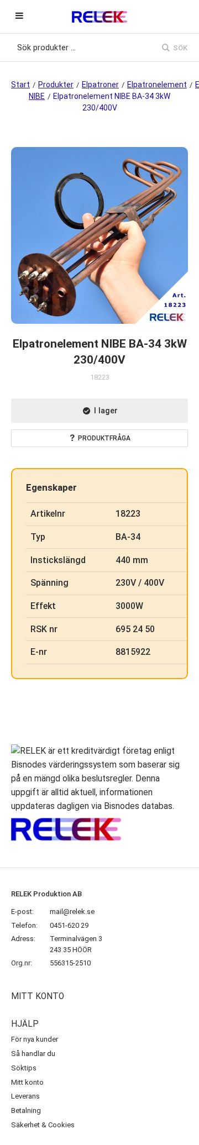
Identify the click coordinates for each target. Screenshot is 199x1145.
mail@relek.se (72, 911)
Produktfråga (104, 438)
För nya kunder (34, 1039)
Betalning (26, 1110)
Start (20, 84)
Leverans (25, 1096)
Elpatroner (100, 84)
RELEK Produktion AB (46, 894)
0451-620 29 (69, 925)
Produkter (56, 84)
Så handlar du (33, 1053)
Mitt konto (27, 1082)
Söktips (23, 1068)
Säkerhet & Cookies (43, 1125)
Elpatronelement (157, 84)
